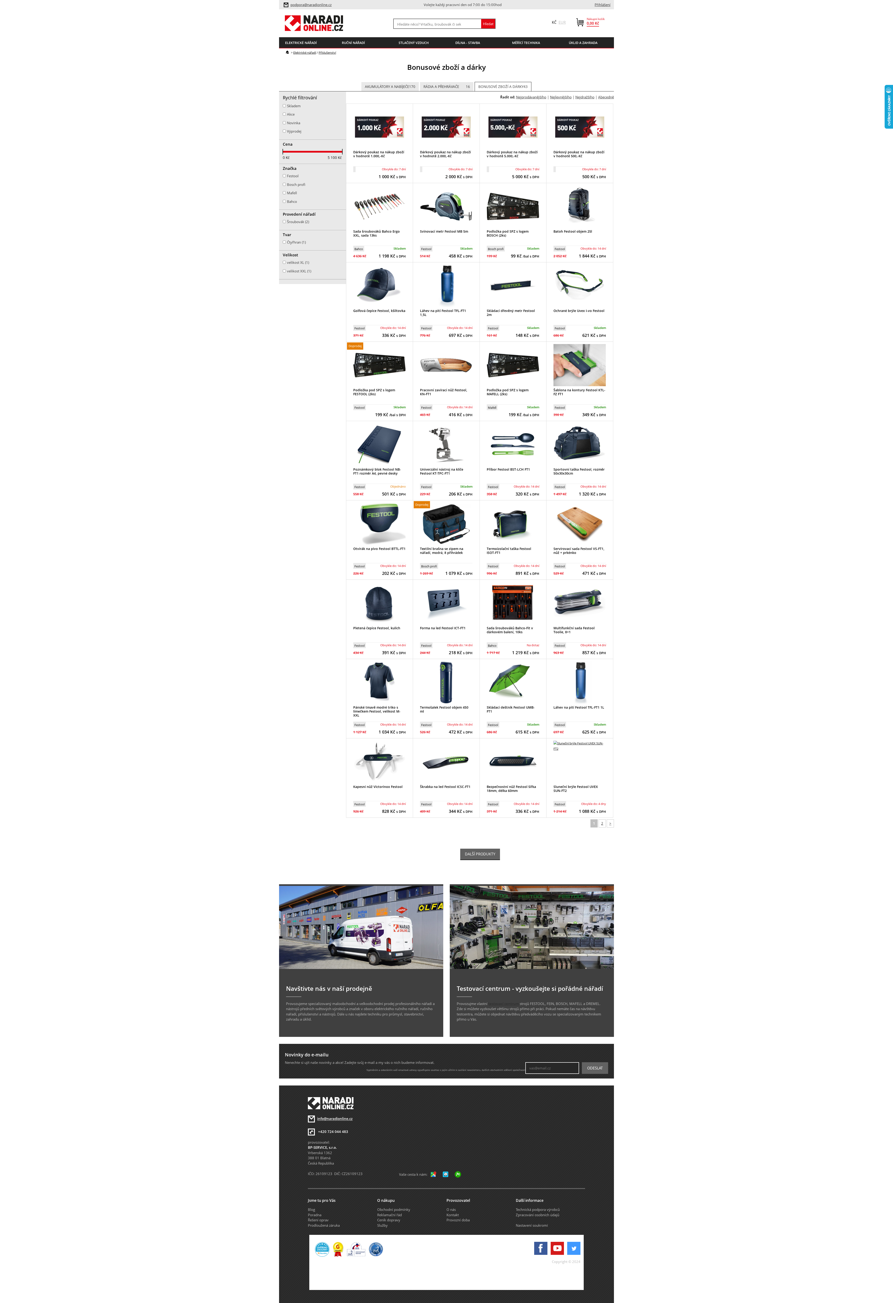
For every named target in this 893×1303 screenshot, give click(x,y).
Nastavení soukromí (532, 1225)
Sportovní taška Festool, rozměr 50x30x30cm (579, 471)
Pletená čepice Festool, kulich (376, 628)
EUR (562, 22)
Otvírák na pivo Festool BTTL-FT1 (379, 548)
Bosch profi (496, 249)
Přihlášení (602, 4)
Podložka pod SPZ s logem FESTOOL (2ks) (374, 392)
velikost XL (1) (298, 262)
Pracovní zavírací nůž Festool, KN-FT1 (443, 392)
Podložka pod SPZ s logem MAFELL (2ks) (508, 392)
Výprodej (294, 131)
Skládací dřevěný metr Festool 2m (511, 312)
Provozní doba (458, 1220)
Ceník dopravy (388, 1220)
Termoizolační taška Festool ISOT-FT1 (509, 550)
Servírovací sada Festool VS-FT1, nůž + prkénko (578, 550)
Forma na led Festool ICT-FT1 (443, 628)
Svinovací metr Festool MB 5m (444, 231)
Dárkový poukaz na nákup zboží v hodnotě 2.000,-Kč (445, 154)
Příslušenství (327, 52)
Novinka (293, 123)
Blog (311, 1209)
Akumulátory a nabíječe (390, 86)
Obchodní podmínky (393, 1209)
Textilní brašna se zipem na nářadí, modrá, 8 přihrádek (441, 550)
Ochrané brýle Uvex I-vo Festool (578, 310)
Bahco (358, 249)
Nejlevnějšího (561, 97)
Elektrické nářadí (304, 52)
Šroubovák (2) (298, 221)
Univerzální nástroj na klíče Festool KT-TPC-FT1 (441, 471)
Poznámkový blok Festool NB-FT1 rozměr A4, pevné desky (377, 471)
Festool (426, 249)
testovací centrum (503, 1003)
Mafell (492, 407)
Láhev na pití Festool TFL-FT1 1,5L (443, 312)
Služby (382, 1225)
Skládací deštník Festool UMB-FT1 (511, 709)
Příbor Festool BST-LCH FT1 (508, 469)
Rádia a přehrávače (446, 86)
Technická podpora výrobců (538, 1209)
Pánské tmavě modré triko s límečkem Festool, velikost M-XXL (376, 711)
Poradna (314, 1215)
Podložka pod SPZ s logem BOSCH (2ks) (508, 233)
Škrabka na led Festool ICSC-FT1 (445, 786)
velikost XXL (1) (299, 271)
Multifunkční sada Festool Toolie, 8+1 (574, 630)
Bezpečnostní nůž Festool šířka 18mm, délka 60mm (511, 788)
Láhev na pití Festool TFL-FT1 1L (578, 707)
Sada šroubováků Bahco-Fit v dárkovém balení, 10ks (510, 630)
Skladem (294, 106)
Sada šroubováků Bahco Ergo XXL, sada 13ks (376, 233)
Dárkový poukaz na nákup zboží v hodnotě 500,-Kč (578, 154)
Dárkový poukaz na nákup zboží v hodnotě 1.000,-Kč (378, 154)
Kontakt (452, 1215)
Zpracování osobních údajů (537, 1215)
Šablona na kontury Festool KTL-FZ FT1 (579, 392)
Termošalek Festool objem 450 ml (444, 709)
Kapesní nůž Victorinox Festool (378, 786)
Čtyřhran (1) (296, 242)
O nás (451, 1209)
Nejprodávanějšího (531, 97)
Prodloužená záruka (324, 1225)
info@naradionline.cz (335, 1118)
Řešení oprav (318, 1220)
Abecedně (606, 97)
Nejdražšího (584, 97)
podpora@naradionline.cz (311, 4)
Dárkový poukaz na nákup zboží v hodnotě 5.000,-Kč (512, 154)
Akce (291, 114)
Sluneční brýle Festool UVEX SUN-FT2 (575, 788)
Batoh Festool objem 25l (572, 231)
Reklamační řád (389, 1215)
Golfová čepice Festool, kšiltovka (379, 310)
